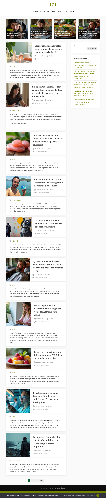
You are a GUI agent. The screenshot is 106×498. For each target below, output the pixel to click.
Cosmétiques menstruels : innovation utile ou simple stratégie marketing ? (48, 49)
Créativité (35, 11)
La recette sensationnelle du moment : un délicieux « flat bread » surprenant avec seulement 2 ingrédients (63, 32)
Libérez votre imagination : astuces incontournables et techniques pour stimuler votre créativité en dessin (40, 32)
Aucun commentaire (43, 59)
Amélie (51, 56)
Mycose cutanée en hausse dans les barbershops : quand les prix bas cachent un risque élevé (89, 33)
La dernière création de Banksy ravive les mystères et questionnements (48, 223)
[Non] (104, 495)
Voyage (72, 11)
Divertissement (45, 11)
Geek (59, 11)
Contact (63, 488)
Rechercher (78, 46)
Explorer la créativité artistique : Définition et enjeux (16, 34)
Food (53, 11)
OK (98, 495)
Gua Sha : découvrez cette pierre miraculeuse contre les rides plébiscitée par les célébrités (85, 85)
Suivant (40, 480)
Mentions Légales (54, 488)
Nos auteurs (43, 488)
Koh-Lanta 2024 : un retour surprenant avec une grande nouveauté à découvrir (48, 182)
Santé (65, 11)
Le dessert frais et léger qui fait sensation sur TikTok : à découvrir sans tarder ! (48, 355)
